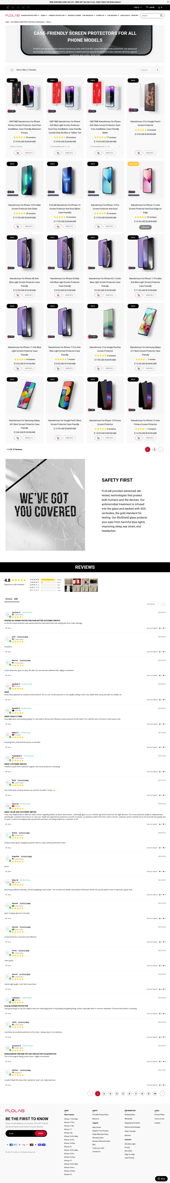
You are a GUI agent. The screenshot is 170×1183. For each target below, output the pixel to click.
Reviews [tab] (9, 599)
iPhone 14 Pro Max (71, 1164)
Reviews (128, 1135)
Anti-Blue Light (130, 1144)
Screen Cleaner (74, 15)
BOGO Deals (125, 15)
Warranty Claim (98, 1138)
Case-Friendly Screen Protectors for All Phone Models (28, 22)
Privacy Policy (159, 1115)
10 (155, 1093)
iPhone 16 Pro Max (71, 1136)
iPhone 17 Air (69, 1126)
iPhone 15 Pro (69, 1154)
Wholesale (128, 1119)
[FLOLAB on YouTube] (13, 7)
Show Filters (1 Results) (26, 70)
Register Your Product (100, 1131)
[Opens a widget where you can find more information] (161, 1179)
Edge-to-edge (130, 1154)
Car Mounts (112, 15)
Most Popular (69, 1115)
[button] (160, 628)
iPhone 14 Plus (69, 1171)
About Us (95, 1119)
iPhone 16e (68, 1133)
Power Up (100, 15)
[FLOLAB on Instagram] (23, 7)
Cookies (157, 1123)
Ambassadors (130, 1115)
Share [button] (9, 628)
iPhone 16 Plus (69, 1143)
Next (160, 449)
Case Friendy (129, 1158)
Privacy (127, 1147)
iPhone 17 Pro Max (71, 1119)
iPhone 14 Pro (69, 1167)
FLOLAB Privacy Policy (100, 1115)
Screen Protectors (29, 15)
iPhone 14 (68, 1174)
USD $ (136, 7)
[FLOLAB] (12, 15)
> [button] (162, 1093)
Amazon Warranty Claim (101, 1141)
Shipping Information (132, 1123)
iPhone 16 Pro (69, 1140)
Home (7, 22)
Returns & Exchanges (132, 1127)
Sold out (145, 227)
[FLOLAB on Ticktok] (8, 7)
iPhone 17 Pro (69, 1122)
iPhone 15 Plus (69, 1157)
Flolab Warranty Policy (100, 1134)
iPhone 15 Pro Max (71, 1150)
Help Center (96, 1127)
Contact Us (96, 1152)
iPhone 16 (68, 1147)
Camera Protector (57, 15)
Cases (43, 15)
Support (134, 15)
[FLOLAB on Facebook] (18, 7)
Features (128, 1139)
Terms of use (159, 1119)
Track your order (98, 1148)
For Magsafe (88, 15)
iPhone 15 (68, 1161)
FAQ (93, 1145)
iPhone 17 (68, 1129)
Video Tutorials (130, 1131)
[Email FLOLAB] (28, 7)
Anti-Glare (128, 1151)
